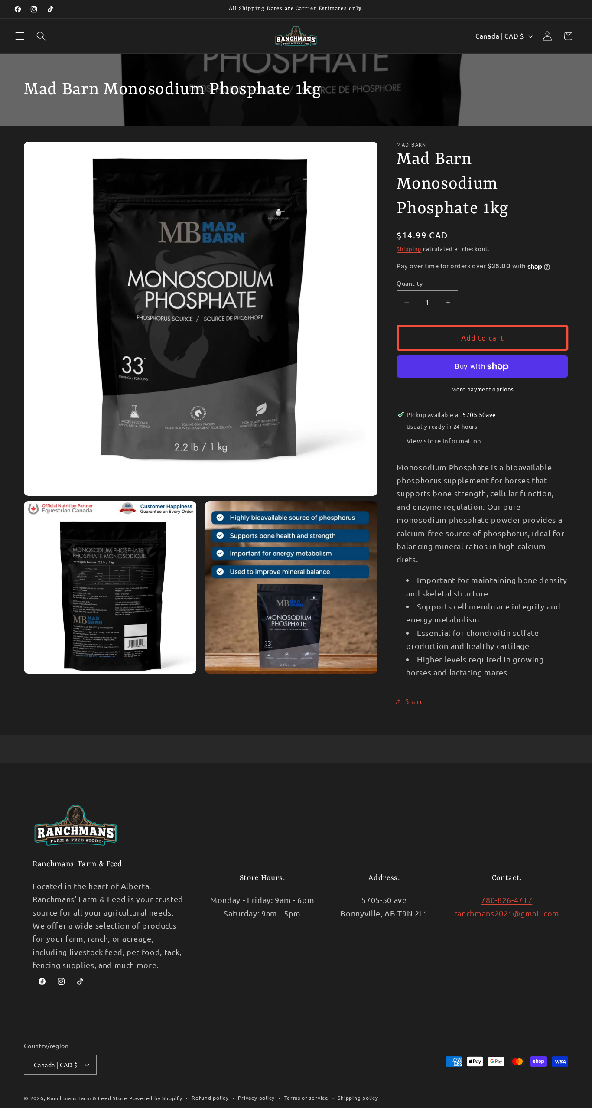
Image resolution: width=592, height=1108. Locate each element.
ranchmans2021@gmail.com (506, 912)
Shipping (409, 249)
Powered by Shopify (155, 1098)
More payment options (482, 389)
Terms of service (306, 1097)
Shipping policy (358, 1097)
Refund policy (210, 1097)
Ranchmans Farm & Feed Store (87, 1098)
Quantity (410, 283)
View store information (444, 441)
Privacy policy (256, 1097)
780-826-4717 (506, 899)
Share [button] (414, 701)
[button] (20, 36)
